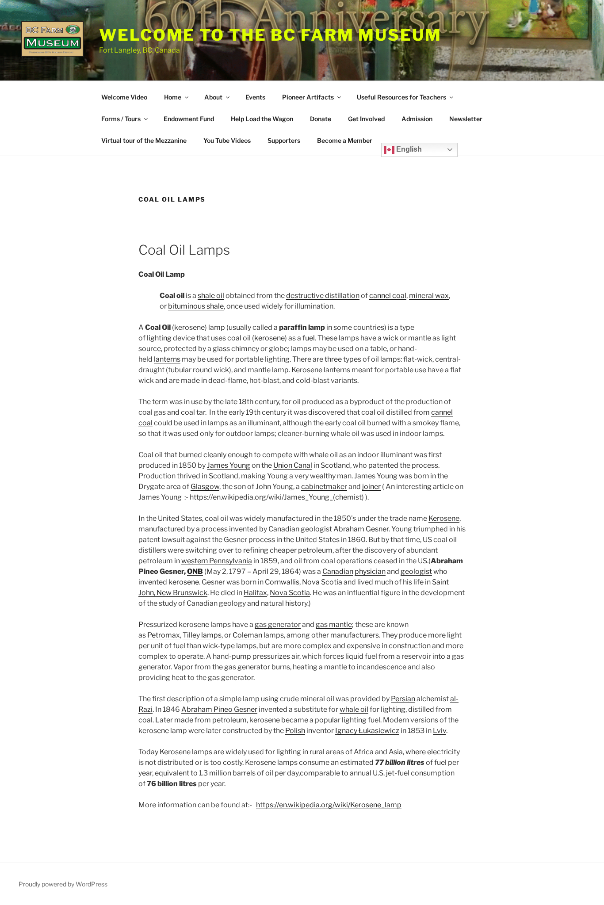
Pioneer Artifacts (308, 97)
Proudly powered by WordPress (63, 884)
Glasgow (205, 486)
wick (390, 338)
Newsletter (465, 118)
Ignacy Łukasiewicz (367, 730)
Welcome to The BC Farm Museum (270, 35)
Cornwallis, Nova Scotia (303, 582)
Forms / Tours (121, 118)
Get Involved (366, 118)
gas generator (278, 624)
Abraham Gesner (361, 529)
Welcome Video (124, 97)
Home (172, 97)
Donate (320, 118)
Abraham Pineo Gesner (219, 709)
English (408, 149)
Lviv (439, 730)
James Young (228, 465)
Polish (295, 730)
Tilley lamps (202, 635)
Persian (403, 699)
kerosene (269, 338)
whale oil (354, 709)
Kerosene (443, 518)
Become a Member (344, 140)
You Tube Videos (227, 140)
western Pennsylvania (216, 561)
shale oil (211, 295)
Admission (416, 118)
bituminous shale (196, 306)
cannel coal (387, 295)
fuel (308, 338)
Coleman (247, 635)
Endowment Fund (189, 118)
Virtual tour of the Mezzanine (144, 140)
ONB (195, 571)
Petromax (163, 635)
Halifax (255, 592)
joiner (371, 486)
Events (255, 97)
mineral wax (429, 295)
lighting (159, 338)
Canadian (337, 571)
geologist (416, 571)
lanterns (167, 359)
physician (370, 571)
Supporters (284, 140)
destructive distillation (322, 295)
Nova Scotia (290, 592)
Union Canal (292, 465)
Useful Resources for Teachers (401, 97)
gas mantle (334, 624)
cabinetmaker (324, 486)
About (213, 97)
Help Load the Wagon (262, 118)
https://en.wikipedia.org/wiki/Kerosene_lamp (328, 805)
